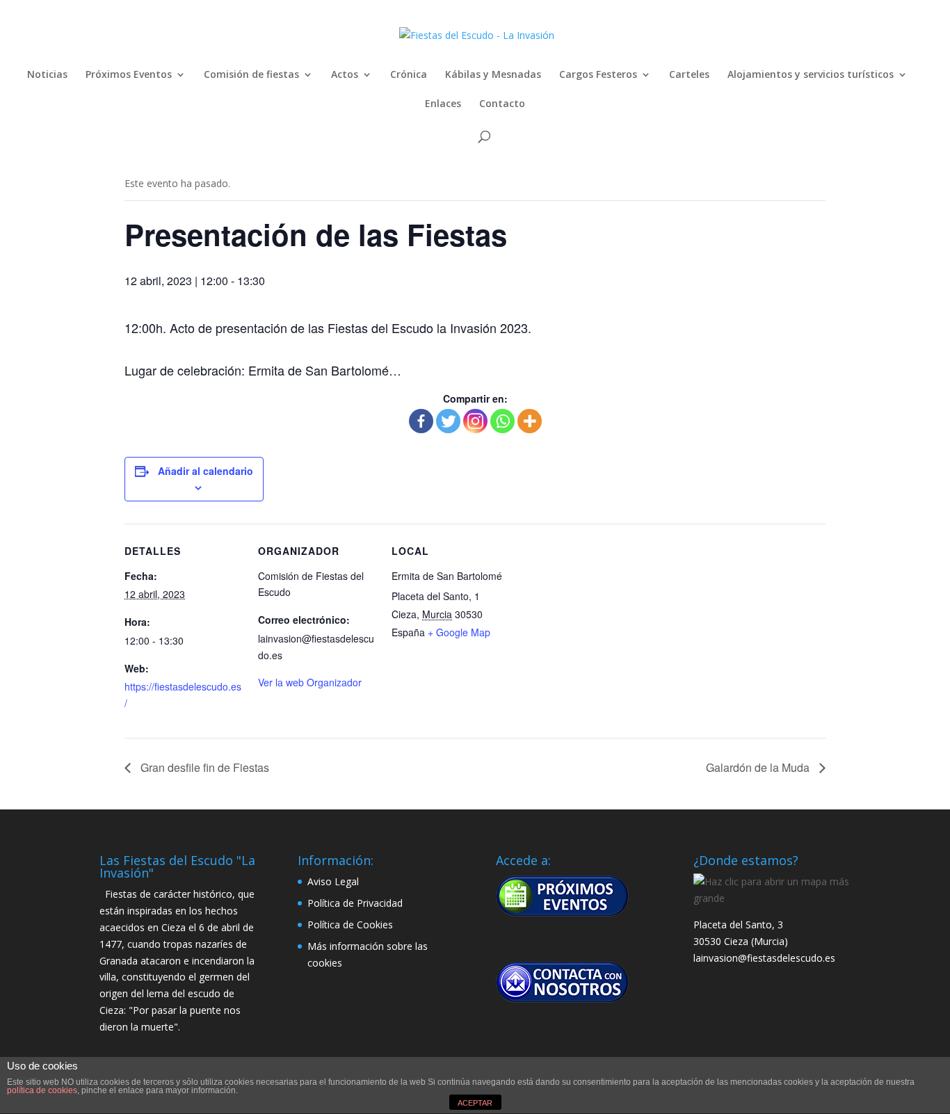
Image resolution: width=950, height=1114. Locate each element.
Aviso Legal (333, 881)
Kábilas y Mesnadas (493, 75)
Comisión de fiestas (251, 75)
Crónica (408, 75)
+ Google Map (459, 632)
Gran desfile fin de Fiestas (203, 767)
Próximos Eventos (129, 75)
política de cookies (42, 1090)
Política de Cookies (350, 924)
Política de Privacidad (355, 903)
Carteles (689, 75)
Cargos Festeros (598, 75)
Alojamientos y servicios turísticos (810, 75)
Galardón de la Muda (759, 767)
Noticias (47, 75)
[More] (529, 421)
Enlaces (443, 104)
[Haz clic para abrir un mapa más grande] (771, 898)
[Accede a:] (562, 895)
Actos (344, 75)
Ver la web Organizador (310, 682)
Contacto (502, 104)
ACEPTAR (475, 1103)
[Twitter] (448, 421)
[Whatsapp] (502, 421)
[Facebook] (421, 421)
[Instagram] (475, 421)
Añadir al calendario (205, 471)
